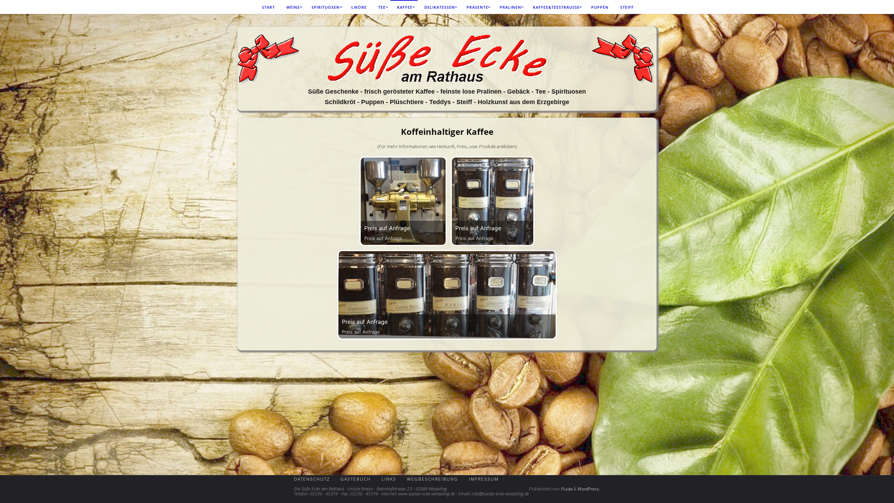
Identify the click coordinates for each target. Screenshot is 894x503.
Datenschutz (312, 479)
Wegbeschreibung (432, 479)
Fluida (566, 489)
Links (389, 479)
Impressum (484, 479)
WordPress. (589, 489)
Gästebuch (355, 479)
